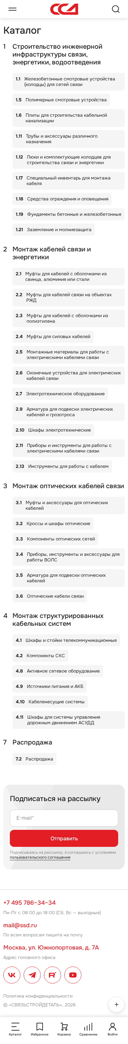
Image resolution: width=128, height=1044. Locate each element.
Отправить (64, 838)
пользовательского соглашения (40, 857)
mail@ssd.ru (20, 925)
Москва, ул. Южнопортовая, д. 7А (51, 947)
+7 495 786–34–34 (29, 902)
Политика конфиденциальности (38, 996)
